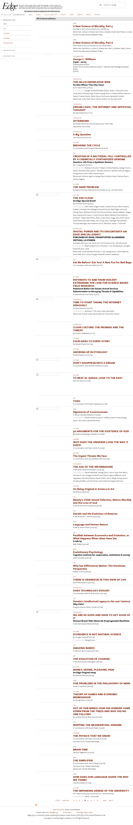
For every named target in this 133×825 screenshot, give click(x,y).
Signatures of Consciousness (90, 412)
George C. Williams (84, 59)
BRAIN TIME (80, 749)
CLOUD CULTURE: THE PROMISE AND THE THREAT (98, 328)
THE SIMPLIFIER (83, 760)
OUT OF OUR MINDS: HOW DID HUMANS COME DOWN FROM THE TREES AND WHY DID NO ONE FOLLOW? (101, 711)
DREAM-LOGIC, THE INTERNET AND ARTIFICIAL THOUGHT (102, 108)
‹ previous (65, 800)
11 (94, 800)
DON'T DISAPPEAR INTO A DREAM (94, 363)
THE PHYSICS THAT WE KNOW (91, 736)
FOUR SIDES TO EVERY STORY (91, 341)
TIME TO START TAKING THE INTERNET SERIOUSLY (97, 303)
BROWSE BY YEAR (9, 50)
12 (97, 800)
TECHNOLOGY (77, 79)
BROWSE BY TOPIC (9, 20)
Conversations (78, 56)
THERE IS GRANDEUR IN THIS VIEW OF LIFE (99, 579)
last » (111, 800)
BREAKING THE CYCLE (86, 145)
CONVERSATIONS (19, 14)
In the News (67, 812)
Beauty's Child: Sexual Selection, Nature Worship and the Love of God (102, 501)
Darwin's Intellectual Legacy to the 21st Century (101, 601)
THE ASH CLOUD (83, 198)
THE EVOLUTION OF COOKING (91, 659)
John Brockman (59, 809)
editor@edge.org (51, 812)
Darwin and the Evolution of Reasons (95, 513)
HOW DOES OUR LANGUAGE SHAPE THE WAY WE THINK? (101, 778)
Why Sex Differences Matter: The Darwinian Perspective (99, 567)
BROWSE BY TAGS (9, 56)
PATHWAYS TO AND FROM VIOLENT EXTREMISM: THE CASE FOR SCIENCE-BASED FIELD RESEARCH (100, 283)
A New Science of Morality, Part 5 (93, 26)
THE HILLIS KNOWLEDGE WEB (91, 82)
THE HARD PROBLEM (86, 187)
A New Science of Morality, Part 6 (93, 42)
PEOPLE (97, 14)
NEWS (72, 14)
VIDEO (30, 14)
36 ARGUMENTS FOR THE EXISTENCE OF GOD (101, 431)
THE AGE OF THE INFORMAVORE (93, 467)
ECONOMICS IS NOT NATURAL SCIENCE (97, 634)
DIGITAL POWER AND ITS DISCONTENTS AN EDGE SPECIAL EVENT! (100, 233)
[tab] (16, 20)
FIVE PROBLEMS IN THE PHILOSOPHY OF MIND (101, 683)
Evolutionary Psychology (88, 552)
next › (105, 800)
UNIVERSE (76, 338)
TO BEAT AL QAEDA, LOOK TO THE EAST (98, 378)
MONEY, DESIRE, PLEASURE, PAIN (93, 669)
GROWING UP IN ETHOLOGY (90, 352)
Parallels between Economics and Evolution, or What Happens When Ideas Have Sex (101, 536)
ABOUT (88, 14)
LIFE (74, 153)
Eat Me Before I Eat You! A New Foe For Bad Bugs (102, 262)
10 (91, 800)
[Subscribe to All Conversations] (36, 805)
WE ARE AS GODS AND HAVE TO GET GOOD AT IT (101, 616)
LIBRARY (80, 14)
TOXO (76, 401)
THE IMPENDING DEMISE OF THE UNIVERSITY (101, 790)
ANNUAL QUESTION (50, 14)
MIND (74, 23)
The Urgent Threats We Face (90, 456)
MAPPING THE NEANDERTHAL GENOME (97, 725)
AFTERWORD (81, 121)
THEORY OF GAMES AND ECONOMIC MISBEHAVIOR (95, 695)
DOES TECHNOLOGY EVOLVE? (91, 590)
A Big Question (82, 134)
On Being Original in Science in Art (93, 489)
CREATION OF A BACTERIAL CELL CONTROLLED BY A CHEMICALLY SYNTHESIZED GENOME (102, 157)
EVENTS (63, 14)
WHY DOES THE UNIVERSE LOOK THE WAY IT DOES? (100, 443)
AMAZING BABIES (84, 648)
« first (57, 800)
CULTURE (76, 142)
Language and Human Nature (90, 524)
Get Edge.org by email (84, 812)
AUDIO (38, 14)
